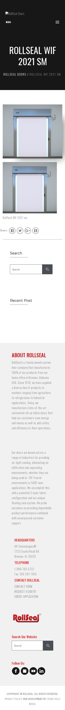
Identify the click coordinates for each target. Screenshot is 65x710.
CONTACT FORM (23, 586)
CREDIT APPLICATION (26, 596)
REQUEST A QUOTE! (25, 591)
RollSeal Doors (14, 74)
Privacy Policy (13, 699)
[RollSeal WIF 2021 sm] (32, 187)
